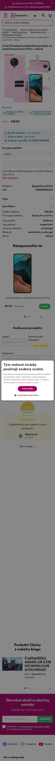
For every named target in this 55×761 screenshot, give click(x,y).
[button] (27, 395)
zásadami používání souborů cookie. (24, 382)
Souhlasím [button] (27, 388)
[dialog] (27, 381)
